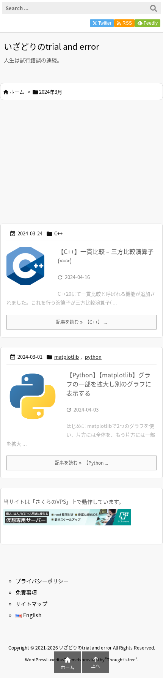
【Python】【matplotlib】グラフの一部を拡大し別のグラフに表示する (108, 383)
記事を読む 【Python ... (81, 462)
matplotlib (66, 356)
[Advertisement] (63, 161)
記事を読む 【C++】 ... (81, 322)
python (93, 356)
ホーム (16, 91)
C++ (58, 233)
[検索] (153, 8)
